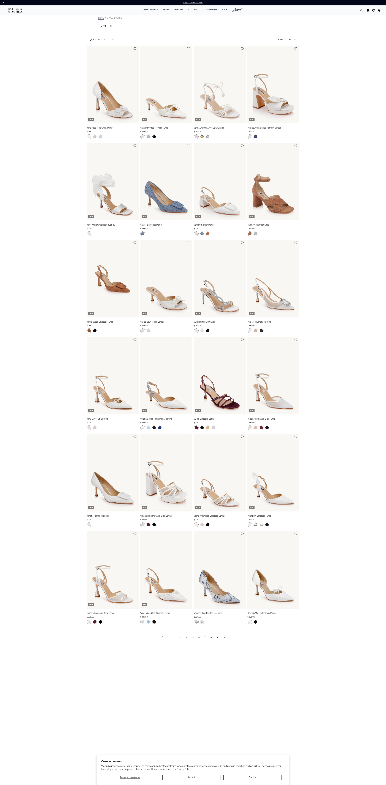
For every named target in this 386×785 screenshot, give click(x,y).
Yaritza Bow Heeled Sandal (152, 322)
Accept (191, 777)
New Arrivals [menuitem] (151, 10)
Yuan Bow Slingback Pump (259, 516)
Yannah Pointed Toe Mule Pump (154, 128)
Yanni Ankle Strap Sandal (258, 225)
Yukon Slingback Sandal (204, 419)
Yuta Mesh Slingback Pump (259, 322)
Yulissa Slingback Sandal (204, 322)
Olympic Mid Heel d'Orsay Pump (261, 613)
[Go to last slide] (4, 3)
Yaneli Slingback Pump (204, 225)
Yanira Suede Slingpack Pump (100, 322)
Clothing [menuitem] (193, 10)
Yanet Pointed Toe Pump (151, 225)
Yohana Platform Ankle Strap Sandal (156, 516)
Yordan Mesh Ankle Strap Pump (261, 419)
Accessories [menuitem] (210, 10)
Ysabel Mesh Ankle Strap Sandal (101, 613)
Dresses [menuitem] (179, 10)
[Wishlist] (373, 10)
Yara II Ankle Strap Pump (97, 419)
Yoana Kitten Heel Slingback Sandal (209, 516)
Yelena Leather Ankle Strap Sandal (209, 128)
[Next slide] (382, 3)
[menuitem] (237, 10)
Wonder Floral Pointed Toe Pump (208, 613)
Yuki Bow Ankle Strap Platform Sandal (264, 128)
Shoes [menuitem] (166, 10)
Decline (252, 777)
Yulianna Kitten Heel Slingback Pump (156, 419)
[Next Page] (224, 637)
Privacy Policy (184, 769)
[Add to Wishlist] (135, 48)
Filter (96, 39)
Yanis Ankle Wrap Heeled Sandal (101, 225)
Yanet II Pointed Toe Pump (98, 516)
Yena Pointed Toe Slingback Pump (155, 613)
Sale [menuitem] (224, 10)
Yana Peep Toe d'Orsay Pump (99, 128)
